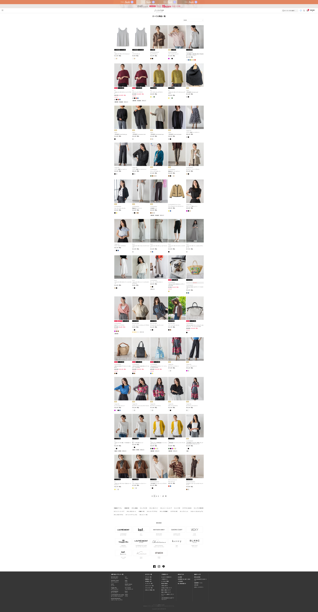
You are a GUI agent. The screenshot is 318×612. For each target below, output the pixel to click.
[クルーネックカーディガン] (123, 180)
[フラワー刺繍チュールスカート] (195, 107)
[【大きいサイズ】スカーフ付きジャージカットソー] (123, 456)
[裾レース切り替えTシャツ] (141, 415)
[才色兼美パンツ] (159, 180)
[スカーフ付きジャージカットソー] (141, 456)
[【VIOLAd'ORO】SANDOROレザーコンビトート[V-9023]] (141, 338)
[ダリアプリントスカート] (177, 338)
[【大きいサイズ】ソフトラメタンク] (123, 26)
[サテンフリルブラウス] (177, 378)
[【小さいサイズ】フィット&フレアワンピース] (195, 220)
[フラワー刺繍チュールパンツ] (123, 144)
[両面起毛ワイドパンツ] (141, 180)
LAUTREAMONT (114, 592)
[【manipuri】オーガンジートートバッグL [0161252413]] (159, 338)
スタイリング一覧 (149, 585)
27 (163, 496)
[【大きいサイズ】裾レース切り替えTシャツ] (123, 415)
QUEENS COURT (115, 581)
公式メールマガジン (198, 587)
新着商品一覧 (148, 579)
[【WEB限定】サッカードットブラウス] (159, 456)
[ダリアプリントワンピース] (195, 378)
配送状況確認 (164, 583)
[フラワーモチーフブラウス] (123, 220)
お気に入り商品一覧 (149, 590)
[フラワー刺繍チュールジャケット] (141, 144)
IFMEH (126, 595)
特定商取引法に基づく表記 (184, 579)
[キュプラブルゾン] (159, 26)
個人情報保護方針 (182, 583)
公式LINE (196, 585)
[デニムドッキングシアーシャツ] (159, 297)
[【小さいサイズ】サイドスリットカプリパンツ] (177, 220)
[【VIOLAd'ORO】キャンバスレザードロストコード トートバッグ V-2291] (195, 297)
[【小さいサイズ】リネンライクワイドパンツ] (141, 220)
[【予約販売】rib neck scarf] (195, 64)
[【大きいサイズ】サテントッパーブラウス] (123, 64)
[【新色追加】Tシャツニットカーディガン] (177, 415)
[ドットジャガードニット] (123, 378)
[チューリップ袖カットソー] (195, 180)
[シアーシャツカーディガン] (177, 297)
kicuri (126, 592)
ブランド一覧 (148, 577)
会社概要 (180, 577)
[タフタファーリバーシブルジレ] (195, 144)
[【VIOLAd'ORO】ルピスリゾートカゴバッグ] (195, 256)
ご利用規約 (180, 581)
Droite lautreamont (117, 599)
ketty (126, 581)
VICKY (113, 584)
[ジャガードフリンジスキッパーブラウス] (141, 297)
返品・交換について (166, 592)
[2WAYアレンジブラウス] (123, 297)
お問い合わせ (164, 585)
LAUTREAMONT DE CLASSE (117, 595)
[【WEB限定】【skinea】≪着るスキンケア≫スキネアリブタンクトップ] (195, 415)
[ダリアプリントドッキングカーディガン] (141, 378)
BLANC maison (128, 584)
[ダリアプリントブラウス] (159, 378)
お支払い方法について (166, 587)
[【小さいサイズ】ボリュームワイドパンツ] (159, 220)
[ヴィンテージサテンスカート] (159, 256)
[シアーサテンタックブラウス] (159, 64)
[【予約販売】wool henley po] (123, 107)
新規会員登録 (197, 577)
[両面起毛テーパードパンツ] (177, 144)
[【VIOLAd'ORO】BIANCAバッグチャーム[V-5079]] (177, 256)
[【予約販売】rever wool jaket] (177, 107)
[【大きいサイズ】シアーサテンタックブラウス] (177, 64)
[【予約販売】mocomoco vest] (141, 107)
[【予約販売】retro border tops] (159, 107)
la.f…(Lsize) (129, 588)
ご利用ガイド (164, 579)
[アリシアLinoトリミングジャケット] (177, 180)
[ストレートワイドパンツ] (195, 338)
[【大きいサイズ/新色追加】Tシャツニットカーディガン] (159, 415)
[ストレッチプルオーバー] (159, 144)
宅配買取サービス (198, 582)
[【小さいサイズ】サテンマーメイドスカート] (123, 256)
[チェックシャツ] (177, 456)
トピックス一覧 (148, 587)
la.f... (126, 577)
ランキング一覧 (148, 583)
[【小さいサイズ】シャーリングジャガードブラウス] (141, 256)
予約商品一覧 (148, 581)
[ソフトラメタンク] (141, 26)
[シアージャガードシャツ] (177, 26)
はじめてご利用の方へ (166, 577)
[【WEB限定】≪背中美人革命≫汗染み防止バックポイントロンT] (195, 26)
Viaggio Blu (115, 588)
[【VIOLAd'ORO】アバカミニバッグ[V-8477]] (123, 338)
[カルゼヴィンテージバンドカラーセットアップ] (195, 456)
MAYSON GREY (114, 577)
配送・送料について (166, 590)
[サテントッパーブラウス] (141, 64)
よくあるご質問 (165, 581)
